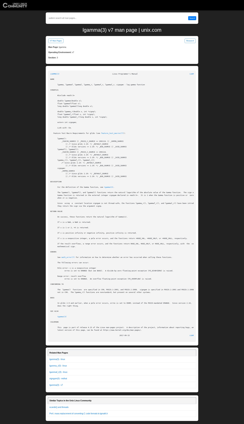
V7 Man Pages (56, 41)
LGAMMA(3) (54, 74)
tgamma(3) (108, 187)
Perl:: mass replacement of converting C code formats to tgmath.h (78, 413)
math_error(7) (68, 257)
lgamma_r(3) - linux (58, 366)
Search (192, 18)
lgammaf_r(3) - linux (58, 372)
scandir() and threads (58, 407)
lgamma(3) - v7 (56, 385)
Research (190, 41)
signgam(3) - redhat (58, 378)
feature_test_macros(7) (112, 133)
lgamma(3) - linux (57, 359)
